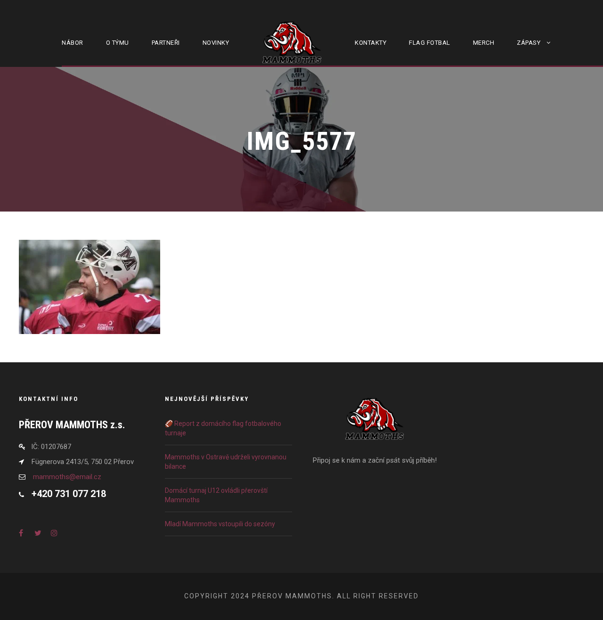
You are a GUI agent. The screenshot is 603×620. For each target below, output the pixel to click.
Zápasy (528, 42)
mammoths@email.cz (67, 477)
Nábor (72, 42)
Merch (484, 42)
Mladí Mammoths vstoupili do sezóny (220, 524)
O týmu (117, 42)
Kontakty (370, 42)
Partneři (166, 42)
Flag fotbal (429, 42)
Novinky (216, 42)
